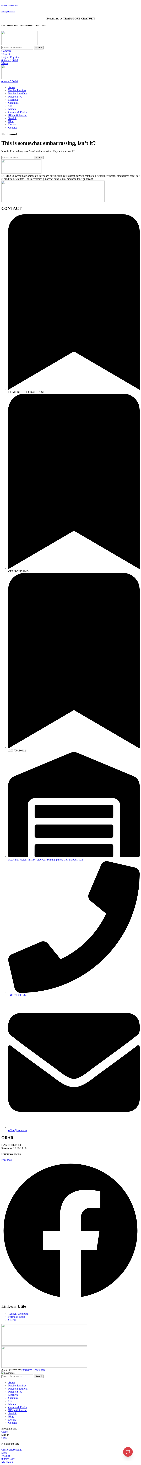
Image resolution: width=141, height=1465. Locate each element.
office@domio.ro (8, 12)
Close (4, 1431)
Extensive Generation (33, 1369)
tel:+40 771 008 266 (9, 5)
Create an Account (11, 1449)
